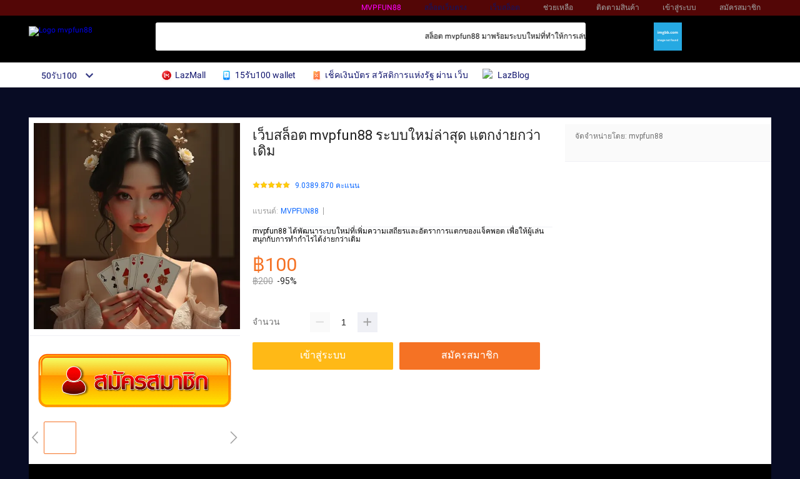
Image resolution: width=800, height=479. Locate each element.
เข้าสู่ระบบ (679, 7)
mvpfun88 (381, 7)
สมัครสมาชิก (740, 7)
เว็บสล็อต (505, 7)
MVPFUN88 (300, 211)
